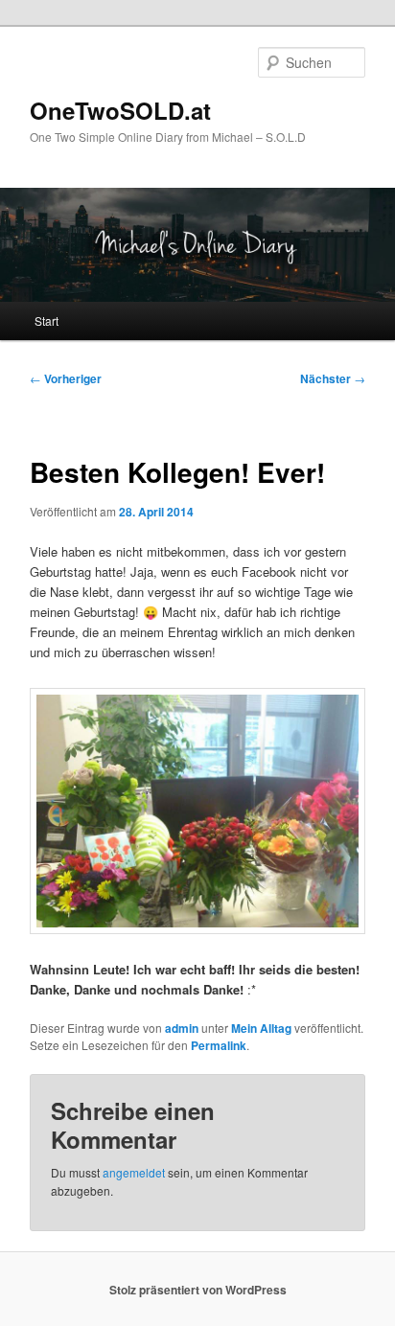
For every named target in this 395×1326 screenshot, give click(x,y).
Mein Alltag (261, 1028)
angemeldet (134, 1172)
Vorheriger (66, 378)
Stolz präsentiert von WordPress (198, 1289)
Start (46, 320)
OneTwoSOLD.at (120, 110)
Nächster (332, 378)
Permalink (218, 1045)
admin (181, 1028)
